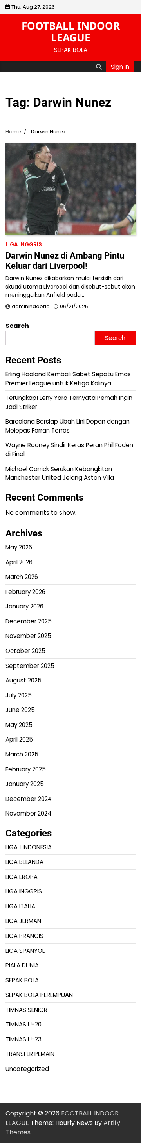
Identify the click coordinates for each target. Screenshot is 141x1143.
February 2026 (25, 592)
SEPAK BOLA (22, 980)
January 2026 (24, 606)
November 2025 (28, 636)
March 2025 (21, 754)
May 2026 (18, 547)
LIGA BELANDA (24, 862)
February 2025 (25, 769)
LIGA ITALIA (20, 906)
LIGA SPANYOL (25, 951)
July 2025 (18, 695)
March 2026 (21, 577)
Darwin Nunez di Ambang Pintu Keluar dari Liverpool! (64, 261)
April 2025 (19, 739)
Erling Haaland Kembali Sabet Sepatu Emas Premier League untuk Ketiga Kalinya (68, 378)
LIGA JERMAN (23, 921)
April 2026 (19, 562)
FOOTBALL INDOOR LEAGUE (71, 31)
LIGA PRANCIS (24, 936)
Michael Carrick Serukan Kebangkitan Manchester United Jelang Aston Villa (59, 473)
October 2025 (25, 651)
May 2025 (19, 725)
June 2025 (20, 710)
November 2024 (28, 813)
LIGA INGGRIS (23, 244)
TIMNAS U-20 (23, 1024)
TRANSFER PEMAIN (29, 1054)
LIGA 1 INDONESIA (28, 847)
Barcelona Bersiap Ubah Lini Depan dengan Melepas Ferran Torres (67, 426)
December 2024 (28, 799)
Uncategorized (27, 1069)
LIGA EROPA (21, 877)
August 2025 (23, 680)
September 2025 (29, 666)
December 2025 (28, 621)
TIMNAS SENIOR (26, 1010)
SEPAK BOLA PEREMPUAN (39, 995)
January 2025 (24, 784)
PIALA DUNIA (22, 965)
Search (17, 325)
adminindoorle (31, 306)
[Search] (99, 66)
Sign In (120, 67)
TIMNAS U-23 (23, 1039)
